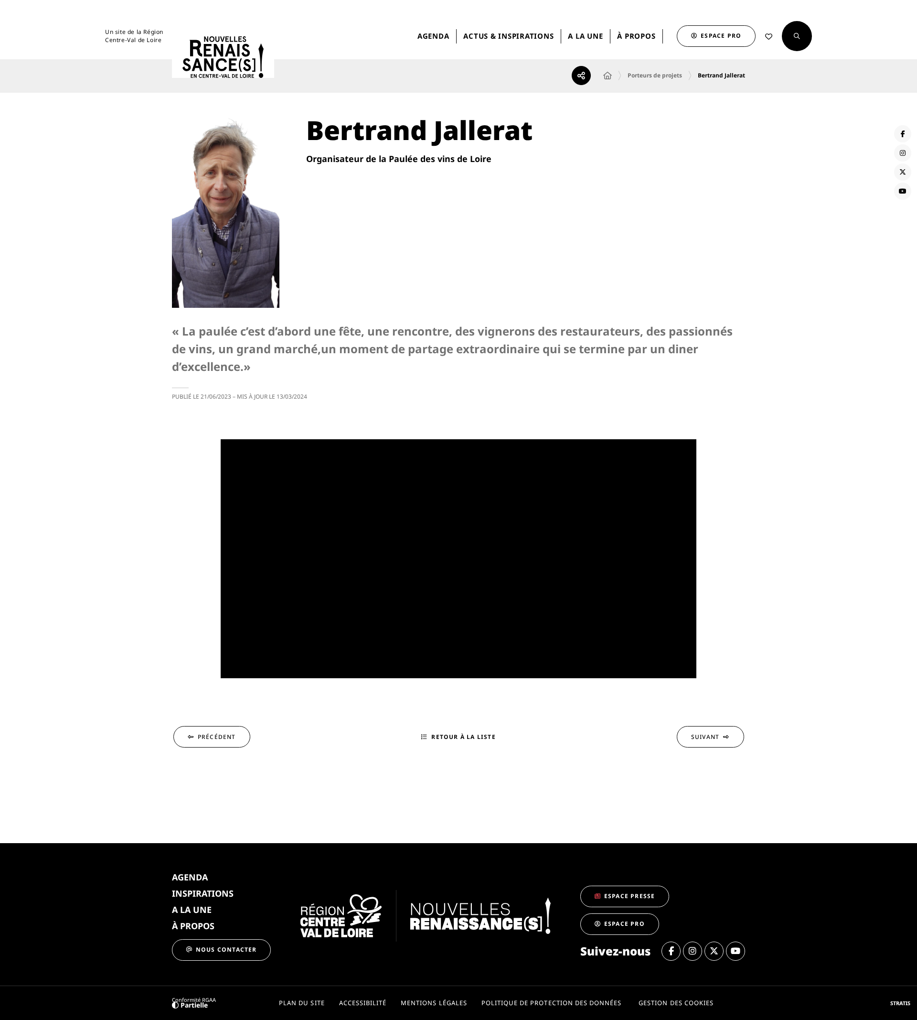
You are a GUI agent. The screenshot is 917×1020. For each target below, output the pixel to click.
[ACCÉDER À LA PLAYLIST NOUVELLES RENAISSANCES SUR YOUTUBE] (902, 191)
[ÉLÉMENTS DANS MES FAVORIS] (769, 37)
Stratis (900, 1003)
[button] (797, 36)
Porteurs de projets (655, 75)
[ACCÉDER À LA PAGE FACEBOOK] (902, 133)
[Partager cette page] (581, 75)
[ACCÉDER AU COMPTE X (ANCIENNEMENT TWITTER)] (902, 172)
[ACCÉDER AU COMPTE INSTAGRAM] (902, 153)
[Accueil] (607, 75)
